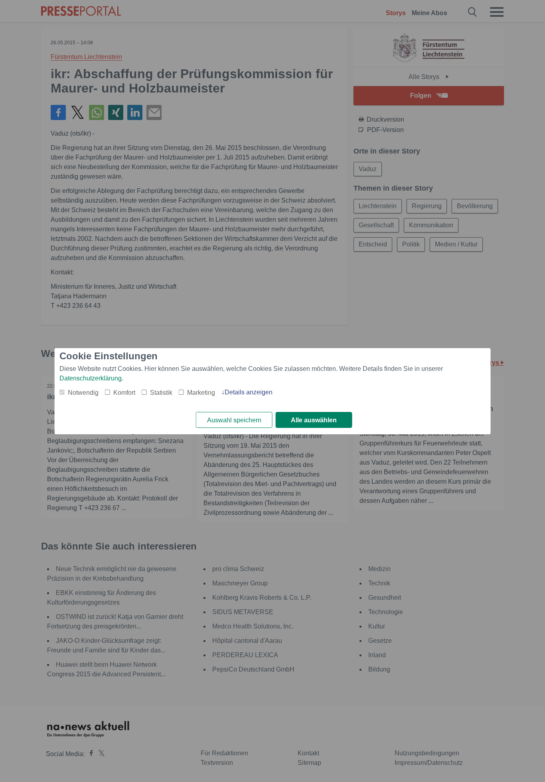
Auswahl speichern (234, 420)
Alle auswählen (314, 420)
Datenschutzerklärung (90, 378)
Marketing (201, 392)
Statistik (161, 392)
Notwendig (83, 392)
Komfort (124, 392)
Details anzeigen (248, 392)
